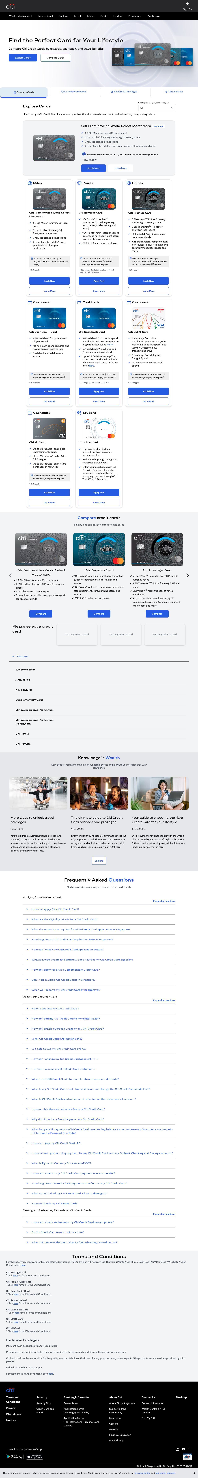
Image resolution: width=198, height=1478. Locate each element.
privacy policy (142, 1472)
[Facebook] (190, 1449)
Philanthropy (116, 1440)
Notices (11, 1420)
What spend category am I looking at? (153, 103)
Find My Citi (148, 1418)
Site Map (181, 1397)
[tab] (20, 16)
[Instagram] (177, 1449)
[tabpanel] (99, 425)
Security (41, 1397)
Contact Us (149, 1397)
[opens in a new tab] (10, 6)
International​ (45, 16)
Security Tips (43, 1403)
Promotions (134, 16)
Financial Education (120, 1434)
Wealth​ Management (20, 16)
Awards (113, 1429)
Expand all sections (164, 901)
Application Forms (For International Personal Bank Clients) (81, 1422)
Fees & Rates (71, 1403)
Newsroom (115, 1418)
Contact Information (153, 1403)
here (91, 365)
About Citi (115, 1397)
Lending (117, 16)
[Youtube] (184, 1449)
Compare (41, 613)
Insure (90, 16)
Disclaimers (13, 1414)
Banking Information (77, 1397)
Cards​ (103, 16)
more (110, 344)
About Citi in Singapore (122, 1403)
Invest (77, 16)
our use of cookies (165, 1472)
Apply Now (154, 16)
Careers (113, 1423)
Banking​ (63, 16)
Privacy (10, 1408)
